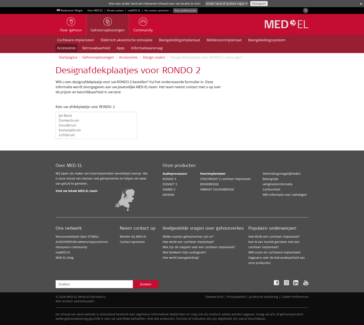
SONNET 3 (170, 184)
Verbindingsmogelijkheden (282, 174)
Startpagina (68, 57)
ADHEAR (168, 195)
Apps (121, 48)
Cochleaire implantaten (75, 40)
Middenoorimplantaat (224, 40)
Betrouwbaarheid (96, 48)
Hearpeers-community (71, 247)
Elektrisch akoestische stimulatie (126, 40)
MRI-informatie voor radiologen (285, 195)
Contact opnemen (132, 242)
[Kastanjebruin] (96, 130)
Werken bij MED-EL (133, 236)
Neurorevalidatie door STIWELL (77, 236)
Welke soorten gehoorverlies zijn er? (188, 236)
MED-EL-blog (65, 258)
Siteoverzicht (214, 297)
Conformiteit (271, 189)
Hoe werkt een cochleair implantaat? (188, 242)
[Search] (305, 10)
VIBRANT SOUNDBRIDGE (217, 189)
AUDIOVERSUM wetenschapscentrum (82, 242)
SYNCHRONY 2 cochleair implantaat (225, 179)
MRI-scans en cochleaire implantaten (274, 252)
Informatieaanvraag (147, 48)
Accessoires (66, 48)
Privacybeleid (236, 297)
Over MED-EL (95, 10)
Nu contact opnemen (157, 10)
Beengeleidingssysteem (266, 40)
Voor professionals (185, 10)
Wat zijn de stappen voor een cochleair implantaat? (199, 247)
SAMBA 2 (169, 189)
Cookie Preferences (294, 297)
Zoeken (145, 284)
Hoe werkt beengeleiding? (181, 258)
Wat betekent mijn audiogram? (184, 252)
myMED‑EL (134, 10)
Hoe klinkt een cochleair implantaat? (274, 236)
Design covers (154, 57)
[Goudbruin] (96, 125)
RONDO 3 (169, 179)
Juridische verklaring (263, 297)
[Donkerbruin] (96, 120)
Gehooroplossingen (98, 57)
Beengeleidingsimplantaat (179, 40)
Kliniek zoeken (115, 10)
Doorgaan (259, 3)
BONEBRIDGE (209, 184)
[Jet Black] (96, 115)
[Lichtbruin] (96, 135)
